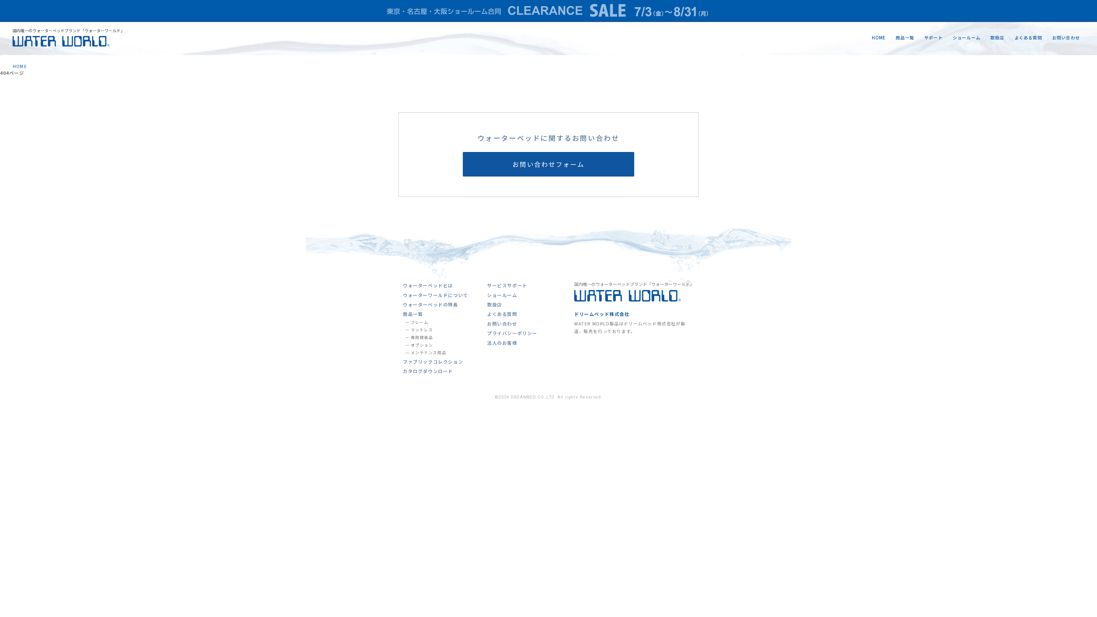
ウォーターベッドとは (428, 285)
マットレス (422, 329)
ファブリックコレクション (433, 361)
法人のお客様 (502, 342)
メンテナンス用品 (428, 352)
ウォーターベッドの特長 (430, 304)
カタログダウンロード (428, 371)
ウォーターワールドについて (435, 295)
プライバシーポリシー (512, 333)
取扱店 (997, 38)
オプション (422, 345)
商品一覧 (905, 38)
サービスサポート (507, 285)
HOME (879, 38)
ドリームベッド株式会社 (602, 314)
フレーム (420, 322)
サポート (933, 38)
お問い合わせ (1066, 38)
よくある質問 (1028, 38)
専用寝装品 (422, 337)
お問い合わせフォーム (548, 164)
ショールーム (966, 38)
